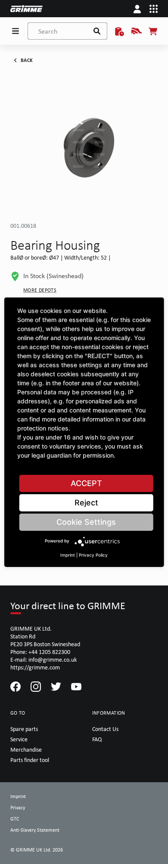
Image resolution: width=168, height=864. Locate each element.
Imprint (67, 554)
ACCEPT (86, 483)
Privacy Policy (93, 554)
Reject (86, 502)
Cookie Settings (86, 521)
